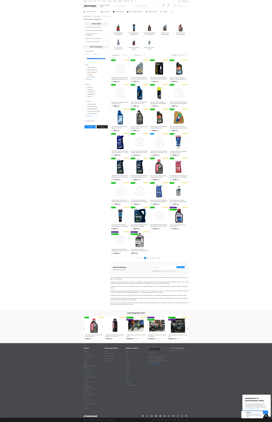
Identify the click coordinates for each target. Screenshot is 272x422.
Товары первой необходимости (90, 403)
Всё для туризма (87, 372)
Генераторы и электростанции (90, 377)
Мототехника (86, 351)
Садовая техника (87, 363)
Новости (127, 375)
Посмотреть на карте (153, 364)
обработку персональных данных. (167, 271)
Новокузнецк (91, 91)
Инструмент (86, 384)
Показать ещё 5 (89, 115)
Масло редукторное (92, 108)
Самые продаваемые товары (136, 313)
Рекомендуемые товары (110, 358)
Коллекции (104, 1)
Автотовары (86, 408)
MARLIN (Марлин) (92, 67)
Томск (89, 96)
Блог (132, 1)
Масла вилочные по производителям (93, 38)
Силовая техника (87, 396)
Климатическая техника (89, 386)
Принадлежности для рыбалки (90, 389)
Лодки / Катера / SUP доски (89, 356)
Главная (85, 1)
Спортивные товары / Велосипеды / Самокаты (91, 366)
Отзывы (90, 1)
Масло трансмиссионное (93, 111)
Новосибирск (91, 94)
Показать (90, 126)
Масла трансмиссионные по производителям (91, 34)
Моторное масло (92, 113)
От (85, 54)
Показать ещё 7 (89, 79)
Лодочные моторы (87, 358)
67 (106, 27)
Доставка (115, 1)
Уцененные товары (109, 361)
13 (106, 41)
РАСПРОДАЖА (87, 391)
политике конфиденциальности (252, 408)
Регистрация (185, 1)
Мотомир (90, 74)
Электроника (86, 379)
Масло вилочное (91, 104)
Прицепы (85, 361)
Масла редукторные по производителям (93, 30)
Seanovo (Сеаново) (92, 72)
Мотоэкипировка (87, 353)
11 (106, 34)
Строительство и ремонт (89, 401)
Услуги (99, 1)
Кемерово (90, 89)
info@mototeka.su (179, 348)
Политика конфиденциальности (132, 385)
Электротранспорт (87, 369)
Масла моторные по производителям (93, 27)
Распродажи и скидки (109, 356)
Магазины (120, 1)
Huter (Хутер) (91, 77)
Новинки (106, 351)
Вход (180, 1)
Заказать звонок (122, 5)
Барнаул (90, 87)
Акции (94, 1)
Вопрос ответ (126, 1)
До (94, 54)
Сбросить (102, 126)
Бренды (109, 1)
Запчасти (86, 405)
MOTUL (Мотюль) (92, 69)
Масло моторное (92, 106)
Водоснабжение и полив (89, 381)
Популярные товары (109, 353)
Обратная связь (89, 420)
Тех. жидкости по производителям (92, 41)
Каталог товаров (91, 11)
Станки (85, 398)
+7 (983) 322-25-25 (100, 420)
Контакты (128, 380)
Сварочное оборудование (89, 393)
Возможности (128, 382)
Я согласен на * (163, 271)
